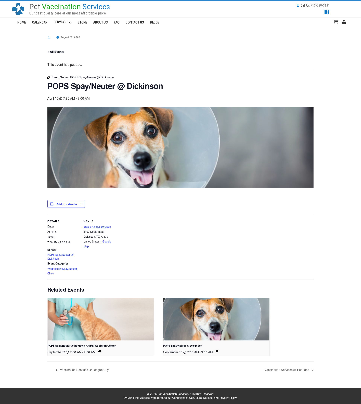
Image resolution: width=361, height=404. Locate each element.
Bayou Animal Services (97, 226)
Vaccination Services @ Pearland (287, 370)
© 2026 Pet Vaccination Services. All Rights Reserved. (180, 393)
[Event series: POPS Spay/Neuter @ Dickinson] (217, 351)
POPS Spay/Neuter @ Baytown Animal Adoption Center (81, 345)
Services (60, 22)
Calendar (39, 22)
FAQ (116, 22)
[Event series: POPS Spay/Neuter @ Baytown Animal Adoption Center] (99, 351)
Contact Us (135, 22)
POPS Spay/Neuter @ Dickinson (182, 345)
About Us (100, 22)
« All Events (55, 51)
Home (21, 22)
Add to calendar (67, 204)
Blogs (154, 22)
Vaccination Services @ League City (84, 370)
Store (82, 22)
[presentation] (101, 319)
